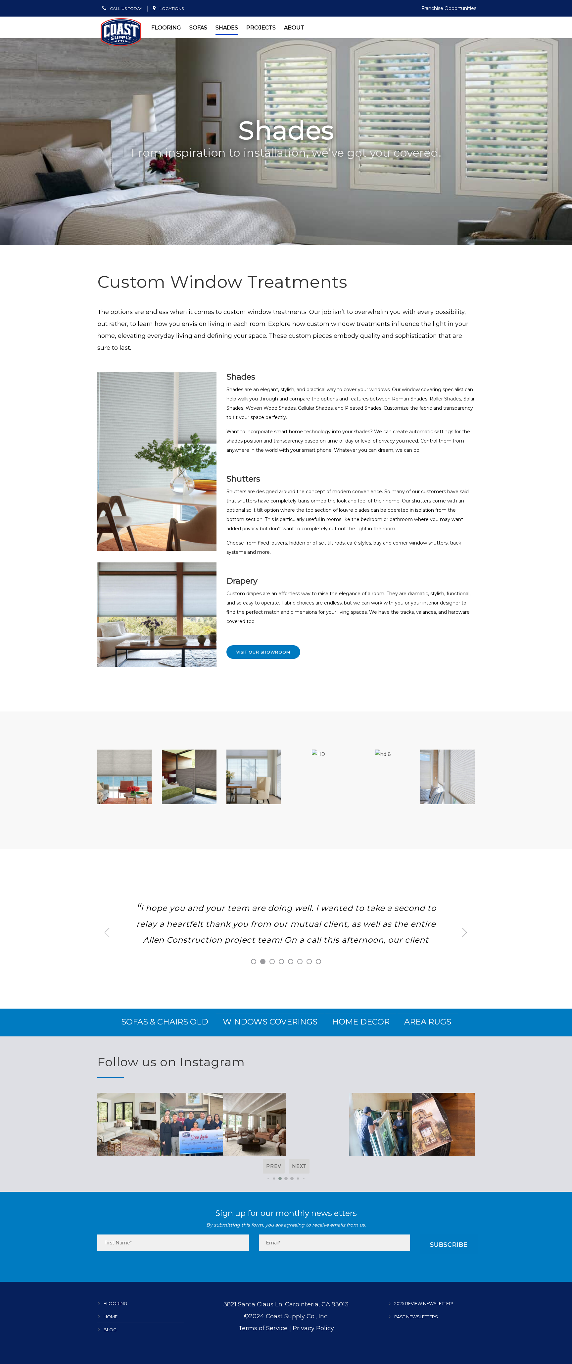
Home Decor (361, 1021)
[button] (267, 1178)
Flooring (166, 28)
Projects (261, 28)
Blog (110, 1329)
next (299, 1166)
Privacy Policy (313, 1328)
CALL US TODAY (125, 8)
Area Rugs (427, 1021)
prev (273, 1166)
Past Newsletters (416, 1316)
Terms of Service (263, 1328)
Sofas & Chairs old (164, 1021)
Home (111, 1316)
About (294, 28)
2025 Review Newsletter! (423, 1303)
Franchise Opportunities (448, 8)
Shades (226, 28)
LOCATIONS (171, 8)
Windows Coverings (270, 1021)
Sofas (198, 28)
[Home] (121, 32)
